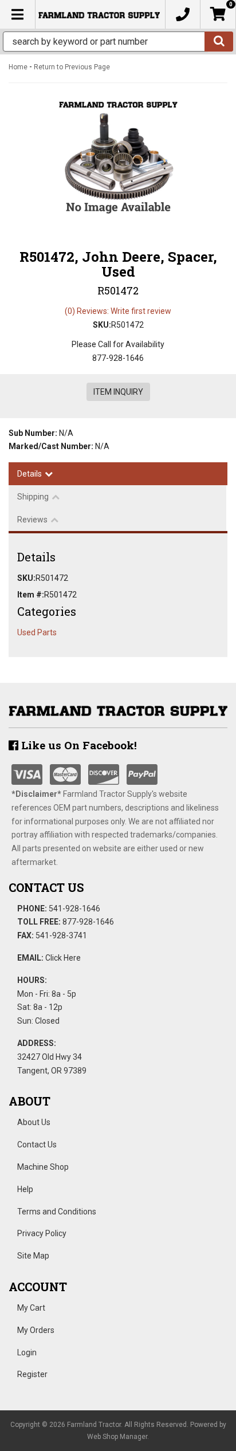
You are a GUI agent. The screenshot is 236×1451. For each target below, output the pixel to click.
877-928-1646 (88, 921)
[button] (118, 42)
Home (18, 67)
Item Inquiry (118, 391)
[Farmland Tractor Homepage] (99, 14)
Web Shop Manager (117, 1437)
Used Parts (37, 632)
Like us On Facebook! (77, 745)
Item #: (30, 594)
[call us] (182, 14)
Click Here (63, 957)
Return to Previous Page (72, 67)
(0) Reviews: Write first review (118, 311)
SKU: (102, 324)
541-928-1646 (74, 908)
